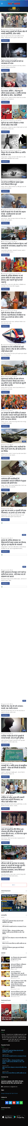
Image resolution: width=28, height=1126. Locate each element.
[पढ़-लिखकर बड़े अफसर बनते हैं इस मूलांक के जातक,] (5, 959)
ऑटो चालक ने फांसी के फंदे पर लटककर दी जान (12, 62)
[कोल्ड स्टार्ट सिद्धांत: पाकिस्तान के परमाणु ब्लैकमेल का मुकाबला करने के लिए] (5, 966)
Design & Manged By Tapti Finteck (9, 1093)
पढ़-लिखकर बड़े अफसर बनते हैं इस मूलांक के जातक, (18, 958)
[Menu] (2, 4)
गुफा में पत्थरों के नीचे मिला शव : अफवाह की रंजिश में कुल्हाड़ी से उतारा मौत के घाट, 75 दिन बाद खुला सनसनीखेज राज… (14, 832)
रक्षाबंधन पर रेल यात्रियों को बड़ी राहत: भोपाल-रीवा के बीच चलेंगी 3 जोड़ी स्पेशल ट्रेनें (13, 349)
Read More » (5, 40)
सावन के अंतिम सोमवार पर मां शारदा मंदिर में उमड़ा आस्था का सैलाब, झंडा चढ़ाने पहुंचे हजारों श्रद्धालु (12, 279)
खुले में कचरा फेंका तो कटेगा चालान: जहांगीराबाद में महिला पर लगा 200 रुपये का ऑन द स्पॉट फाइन (13, 316)
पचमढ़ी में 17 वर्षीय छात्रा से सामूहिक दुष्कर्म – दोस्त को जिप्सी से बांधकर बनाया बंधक (14, 767)
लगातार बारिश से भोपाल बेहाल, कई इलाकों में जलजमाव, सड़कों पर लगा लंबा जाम (14, 246)
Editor (3, 59)
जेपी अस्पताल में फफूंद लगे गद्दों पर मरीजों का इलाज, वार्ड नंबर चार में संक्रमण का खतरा (13, 574)
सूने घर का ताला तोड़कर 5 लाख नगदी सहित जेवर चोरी (12, 124)
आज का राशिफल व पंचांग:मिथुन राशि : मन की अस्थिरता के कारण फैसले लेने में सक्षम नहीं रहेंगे (19, 974)
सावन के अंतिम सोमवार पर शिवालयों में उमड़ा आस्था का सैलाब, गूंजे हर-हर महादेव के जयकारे (13, 542)
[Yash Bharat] (14, 3)
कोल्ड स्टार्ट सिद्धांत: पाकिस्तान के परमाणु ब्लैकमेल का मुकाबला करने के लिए (18, 966)
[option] (14, 1012)
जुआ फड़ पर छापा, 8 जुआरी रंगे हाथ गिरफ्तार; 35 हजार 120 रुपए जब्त (13, 511)
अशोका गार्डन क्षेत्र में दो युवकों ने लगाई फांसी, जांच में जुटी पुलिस (12, 737)
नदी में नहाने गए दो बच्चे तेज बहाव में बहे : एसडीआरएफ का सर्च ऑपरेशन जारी (13, 214)
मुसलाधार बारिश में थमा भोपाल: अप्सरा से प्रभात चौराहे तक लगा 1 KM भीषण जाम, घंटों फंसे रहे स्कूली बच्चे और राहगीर (13, 382)
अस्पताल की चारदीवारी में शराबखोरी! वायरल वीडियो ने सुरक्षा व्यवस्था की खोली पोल (13, 481)
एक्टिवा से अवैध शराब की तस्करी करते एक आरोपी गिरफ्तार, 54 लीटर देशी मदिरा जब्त (12, 799)
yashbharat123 (5, 29)
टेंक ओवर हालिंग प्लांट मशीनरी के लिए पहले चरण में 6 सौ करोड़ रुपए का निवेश (13, 449)
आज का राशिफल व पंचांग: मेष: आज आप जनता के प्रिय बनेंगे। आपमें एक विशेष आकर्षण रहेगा (18, 993)
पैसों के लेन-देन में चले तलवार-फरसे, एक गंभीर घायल (12, 707)
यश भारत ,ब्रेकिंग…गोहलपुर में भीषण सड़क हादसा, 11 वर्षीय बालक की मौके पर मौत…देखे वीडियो (13, 93)
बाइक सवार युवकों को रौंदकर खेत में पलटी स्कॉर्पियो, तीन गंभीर (14, 32)
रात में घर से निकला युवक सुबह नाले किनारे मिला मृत (12, 183)
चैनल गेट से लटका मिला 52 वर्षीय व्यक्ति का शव (13, 1018)
